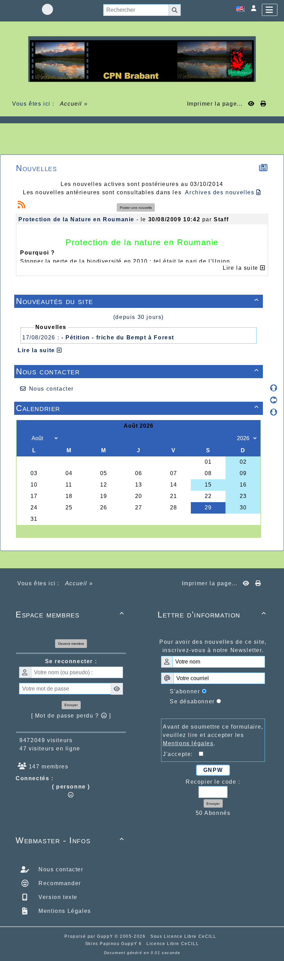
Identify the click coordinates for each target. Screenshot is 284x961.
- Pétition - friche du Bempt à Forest (117, 337)
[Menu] (269, 10)
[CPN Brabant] (142, 59)
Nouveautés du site (137, 301)
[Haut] (273, 387)
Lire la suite (37, 350)
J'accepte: (181, 754)
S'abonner (185, 691)
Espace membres (70, 614)
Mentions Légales (64, 911)
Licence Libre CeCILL (173, 943)
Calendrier (137, 408)
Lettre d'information (212, 614)
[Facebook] (47, 9)
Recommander (59, 883)
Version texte (57, 897)
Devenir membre (71, 644)
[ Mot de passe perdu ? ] (71, 716)
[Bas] (273, 412)
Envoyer (71, 705)
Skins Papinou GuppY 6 (115, 943)
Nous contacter (137, 371)
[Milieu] (273, 400)
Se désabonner (192, 701)
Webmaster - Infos (70, 840)
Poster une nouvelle (136, 208)
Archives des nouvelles (220, 192)
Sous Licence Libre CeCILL (184, 936)
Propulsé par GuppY (89, 936)
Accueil (71, 104)
